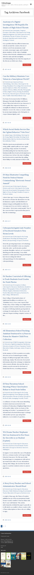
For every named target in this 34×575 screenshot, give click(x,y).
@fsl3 (6, 542)
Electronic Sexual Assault (10, 190)
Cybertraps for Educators (10, 287)
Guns (16, 394)
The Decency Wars (8, 93)
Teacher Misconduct (8, 293)
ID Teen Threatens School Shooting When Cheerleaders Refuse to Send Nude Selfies (15, 387)
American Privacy (18, 82)
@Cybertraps (10, 542)
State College (6, 294)
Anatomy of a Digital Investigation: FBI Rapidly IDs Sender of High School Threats (15, 25)
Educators (6, 346)
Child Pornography (19, 342)
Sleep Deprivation (7, 396)
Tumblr (8, 95)
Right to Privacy (12, 91)
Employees (10, 88)
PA (27, 293)
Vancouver (25, 447)
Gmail (10, 38)
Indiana (10, 194)
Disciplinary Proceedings (14, 86)
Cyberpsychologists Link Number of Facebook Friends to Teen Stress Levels (17, 231)
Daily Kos (13, 139)
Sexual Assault (19, 445)
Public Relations (13, 491)
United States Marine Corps (18, 95)
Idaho (10, 398)
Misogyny (21, 394)
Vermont (11, 40)
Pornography (23, 289)
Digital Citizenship (14, 137)
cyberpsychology (11, 240)
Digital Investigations (8, 34)
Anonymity (16, 30)
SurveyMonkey (7, 141)
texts (28, 493)
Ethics (15, 88)
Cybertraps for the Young (23, 32)
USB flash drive (15, 294)
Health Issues (6, 238)
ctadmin (7, 135)
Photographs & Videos (23, 190)
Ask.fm (8, 139)
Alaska (12, 348)
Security (27, 34)
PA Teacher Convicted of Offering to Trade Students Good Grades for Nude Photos (17, 279)
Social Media (6, 36)
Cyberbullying (7, 84)
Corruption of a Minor (20, 285)
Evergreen (24, 36)
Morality (20, 90)
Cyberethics (12, 32)
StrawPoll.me (25, 139)
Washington (6, 449)
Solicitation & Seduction (19, 291)
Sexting (19, 91)
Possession (23, 346)
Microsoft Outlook (17, 38)
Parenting (22, 137)
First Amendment (22, 88)
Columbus (20, 192)
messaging (15, 398)
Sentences (12, 445)
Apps (11, 135)
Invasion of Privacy (8, 90)
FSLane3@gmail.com (8, 541)
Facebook (5, 38)
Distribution (21, 287)
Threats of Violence (15, 36)
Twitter (13, 141)
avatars (22, 348)
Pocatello (20, 398)
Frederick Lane (9, 30)
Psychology (20, 238)
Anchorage (17, 348)
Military (16, 90)
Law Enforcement (20, 34)
